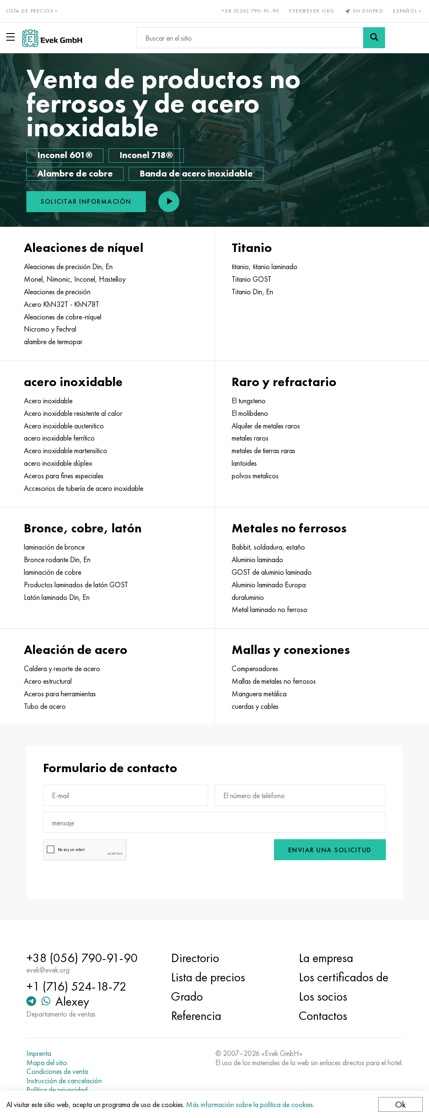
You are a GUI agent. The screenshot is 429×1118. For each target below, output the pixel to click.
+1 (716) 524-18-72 (76, 986)
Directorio (195, 957)
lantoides (244, 463)
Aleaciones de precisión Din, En (68, 266)
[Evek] (52, 38)
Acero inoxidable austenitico (64, 426)
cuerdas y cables (255, 706)
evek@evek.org (312, 11)
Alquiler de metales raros (266, 426)
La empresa (326, 957)
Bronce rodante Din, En (57, 559)
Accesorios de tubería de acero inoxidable (83, 488)
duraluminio (248, 597)
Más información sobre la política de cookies (249, 1104)
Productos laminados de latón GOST (76, 585)
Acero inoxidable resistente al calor (73, 413)
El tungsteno (249, 401)
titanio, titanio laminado (264, 266)
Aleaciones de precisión (57, 292)
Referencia (196, 1015)
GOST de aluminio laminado (272, 572)
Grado (187, 996)
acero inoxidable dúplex (58, 463)
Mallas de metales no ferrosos (274, 681)
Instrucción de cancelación (64, 1080)
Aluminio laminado (257, 559)
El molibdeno (250, 413)
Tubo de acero (45, 706)
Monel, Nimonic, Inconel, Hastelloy (75, 279)
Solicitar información (86, 201)
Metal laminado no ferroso (270, 609)
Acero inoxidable (48, 401)
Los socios (323, 996)
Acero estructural (48, 681)
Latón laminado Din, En (57, 597)
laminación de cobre (52, 572)
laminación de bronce (54, 547)
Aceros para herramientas (60, 694)
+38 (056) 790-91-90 (251, 11)
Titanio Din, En (252, 292)
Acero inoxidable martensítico (65, 450)
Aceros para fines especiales (63, 476)
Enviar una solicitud (330, 850)
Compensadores (255, 668)
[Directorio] (12, 37)
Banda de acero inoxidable (196, 173)
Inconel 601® (65, 155)
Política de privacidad (57, 1090)
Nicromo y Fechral (50, 329)
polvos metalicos (255, 476)
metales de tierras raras (263, 450)
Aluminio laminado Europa (269, 585)
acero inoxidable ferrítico (59, 438)
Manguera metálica (259, 694)
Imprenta (38, 1053)
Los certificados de (343, 977)
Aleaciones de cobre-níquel (62, 317)
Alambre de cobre (75, 173)
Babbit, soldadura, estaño (268, 547)
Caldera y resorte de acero (62, 668)
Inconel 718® (146, 155)
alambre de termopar (53, 341)
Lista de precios (208, 977)
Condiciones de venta (57, 1071)
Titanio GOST (251, 279)
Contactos (323, 1015)
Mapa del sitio (46, 1062)
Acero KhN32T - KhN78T (61, 304)
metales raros (250, 438)
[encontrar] (374, 37)
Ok (400, 1104)
